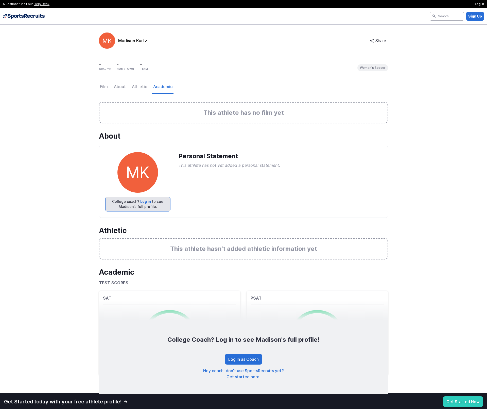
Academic (162, 86)
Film (104, 86)
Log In (479, 4)
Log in (145, 201)
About (120, 86)
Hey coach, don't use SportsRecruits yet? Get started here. (243, 373)
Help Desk (41, 4)
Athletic (139, 86)
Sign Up (475, 16)
